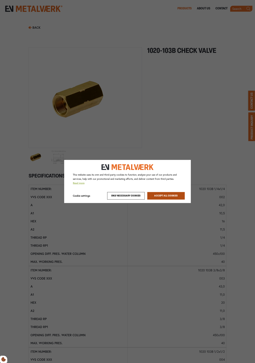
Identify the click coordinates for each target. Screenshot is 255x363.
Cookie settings (81, 195)
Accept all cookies (166, 196)
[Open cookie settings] (3, 359)
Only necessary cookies (126, 196)
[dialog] (127, 181)
